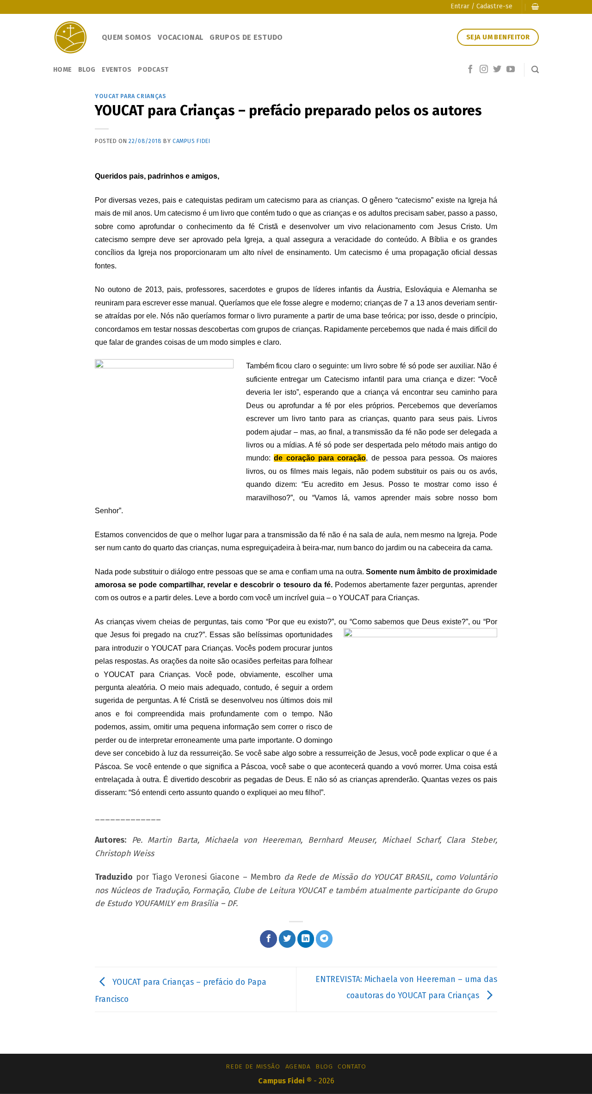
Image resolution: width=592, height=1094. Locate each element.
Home (62, 70)
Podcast (153, 70)
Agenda (298, 1066)
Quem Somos (126, 37)
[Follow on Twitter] (497, 70)
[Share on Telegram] (324, 938)
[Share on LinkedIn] (305, 938)
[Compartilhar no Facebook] (268, 938)
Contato (352, 1066)
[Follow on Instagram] (484, 70)
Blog (86, 70)
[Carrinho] (535, 6)
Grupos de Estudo (246, 37)
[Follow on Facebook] (470, 70)
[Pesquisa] (535, 70)
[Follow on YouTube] (510, 70)
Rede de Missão (253, 1066)
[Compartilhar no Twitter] (287, 938)
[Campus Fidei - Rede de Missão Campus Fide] (70, 37)
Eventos (116, 70)
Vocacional (180, 37)
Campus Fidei (191, 140)
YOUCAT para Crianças (130, 96)
